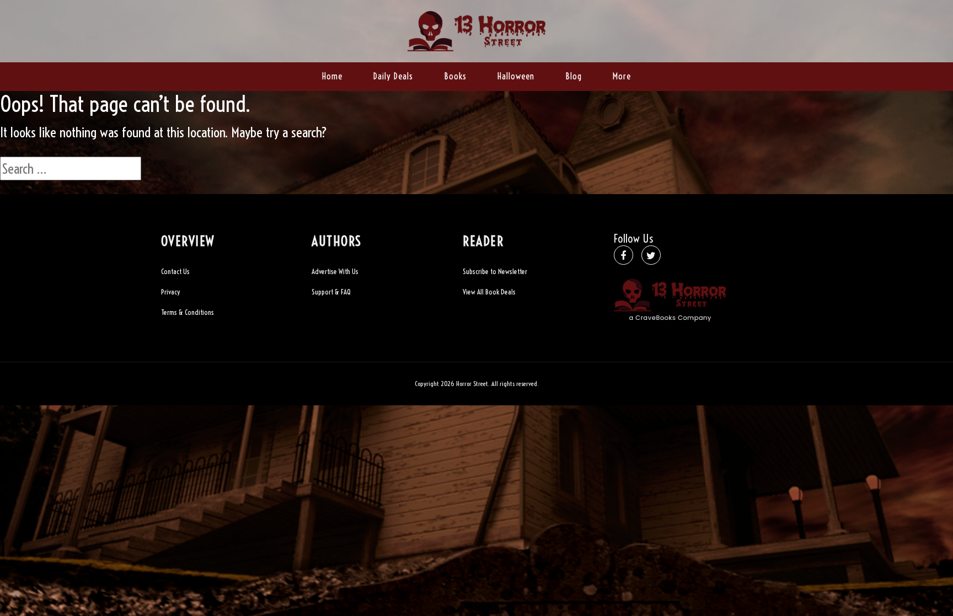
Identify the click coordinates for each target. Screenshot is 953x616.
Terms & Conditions (187, 312)
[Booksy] (476, 29)
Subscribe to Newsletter (495, 271)
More (622, 76)
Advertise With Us (335, 271)
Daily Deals (393, 76)
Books (455, 76)
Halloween (515, 76)
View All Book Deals (489, 291)
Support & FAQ (331, 291)
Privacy (170, 291)
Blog (573, 76)
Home (332, 76)
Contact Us (175, 271)
